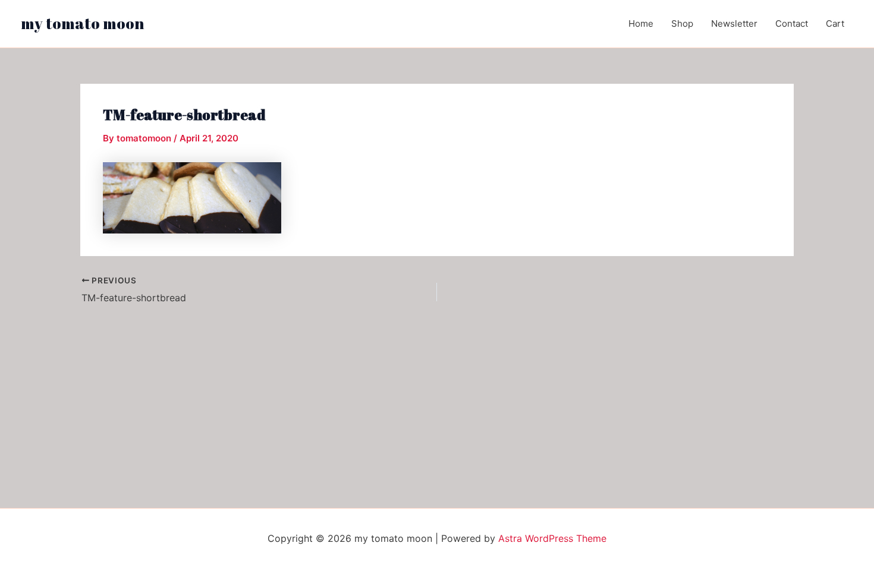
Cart (835, 23)
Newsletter (734, 23)
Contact (791, 23)
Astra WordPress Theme (552, 538)
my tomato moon (82, 23)
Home (640, 23)
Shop (682, 23)
